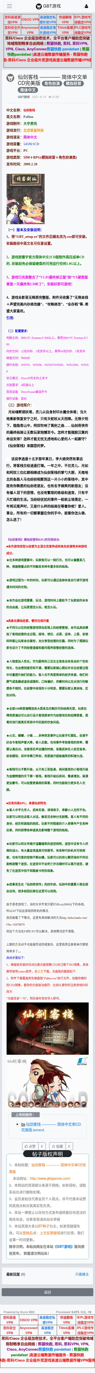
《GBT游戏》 (63, 1246)
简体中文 (28, 90)
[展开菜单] (9, 6)
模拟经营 (73, 83)
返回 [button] (47, 1292)
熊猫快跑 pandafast (63, 49)
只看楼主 (82, 1274)
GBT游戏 (24, 97)
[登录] (86, 6)
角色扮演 (52, 83)
